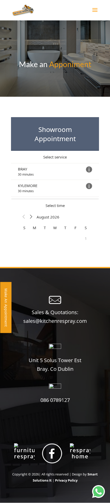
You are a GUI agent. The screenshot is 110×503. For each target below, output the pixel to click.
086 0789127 (55, 400)
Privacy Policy (66, 480)
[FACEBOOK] (52, 453)
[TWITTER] (24, 453)
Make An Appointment (6, 307)
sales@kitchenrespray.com (55, 320)
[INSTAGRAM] (80, 453)
